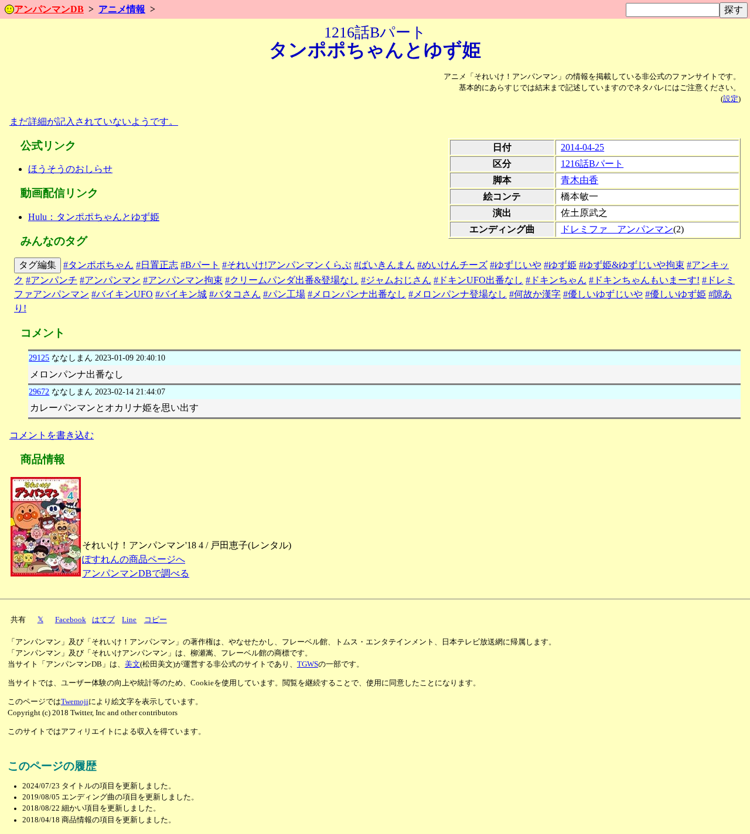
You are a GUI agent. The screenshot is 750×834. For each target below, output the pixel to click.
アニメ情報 (121, 9)
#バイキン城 (181, 294)
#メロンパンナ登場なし (457, 294)
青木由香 (579, 180)
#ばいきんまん (384, 265)
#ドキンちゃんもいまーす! (644, 280)
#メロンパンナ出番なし (357, 294)
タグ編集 (37, 265)
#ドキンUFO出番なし (478, 280)
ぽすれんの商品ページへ (133, 559)
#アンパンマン (110, 280)
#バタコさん (235, 294)
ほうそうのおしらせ (70, 169)
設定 (730, 99)
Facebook (70, 620)
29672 (39, 391)
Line (129, 620)
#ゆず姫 (560, 265)
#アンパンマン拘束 (183, 280)
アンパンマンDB (49, 9)
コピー (155, 620)
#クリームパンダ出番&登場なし (292, 280)
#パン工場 (284, 294)
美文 (132, 664)
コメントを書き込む (51, 435)
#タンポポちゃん (98, 265)
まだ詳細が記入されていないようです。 (93, 121)
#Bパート (200, 265)
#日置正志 (157, 265)
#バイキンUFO (122, 294)
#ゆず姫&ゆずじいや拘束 (631, 265)
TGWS (307, 664)
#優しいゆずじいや (603, 294)
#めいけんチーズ (452, 265)
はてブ (103, 620)
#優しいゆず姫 (675, 294)
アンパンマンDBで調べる (135, 573)
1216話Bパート (592, 164)
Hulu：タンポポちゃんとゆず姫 (93, 217)
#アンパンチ (51, 280)
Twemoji (74, 702)
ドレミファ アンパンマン (617, 229)
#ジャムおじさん (396, 280)
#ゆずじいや (515, 265)
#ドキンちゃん (556, 280)
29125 (39, 357)
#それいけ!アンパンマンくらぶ (287, 265)
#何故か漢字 (535, 294)
